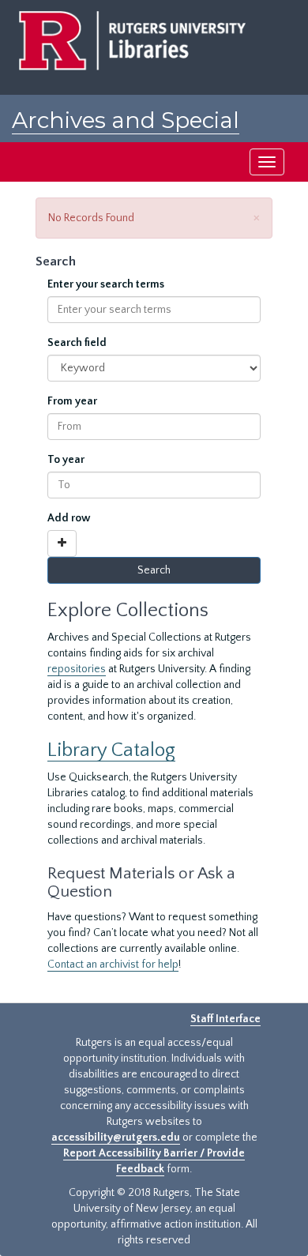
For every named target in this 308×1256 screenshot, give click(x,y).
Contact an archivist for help (112, 964)
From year (72, 401)
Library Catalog (111, 750)
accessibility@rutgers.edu (115, 1137)
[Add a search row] (62, 543)
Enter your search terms (105, 284)
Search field (77, 343)
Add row (69, 518)
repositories (76, 669)
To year (66, 459)
